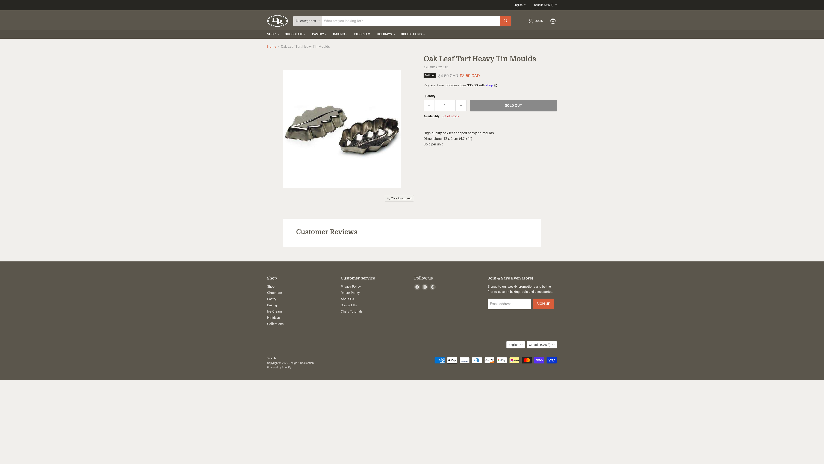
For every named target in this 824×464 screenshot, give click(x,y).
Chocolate (294, 34)
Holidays (385, 34)
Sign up (543, 304)
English (518, 4)
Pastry (318, 34)
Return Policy (350, 293)
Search (271, 358)
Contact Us (349, 305)
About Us (347, 299)
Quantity (429, 96)
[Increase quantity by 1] (461, 105)
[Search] (505, 21)
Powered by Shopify (279, 367)
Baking (339, 34)
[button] (537, 21)
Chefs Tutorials (352, 311)
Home (271, 47)
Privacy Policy (351, 286)
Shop (272, 34)
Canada (543, 4)
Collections (412, 34)
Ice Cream (362, 34)
